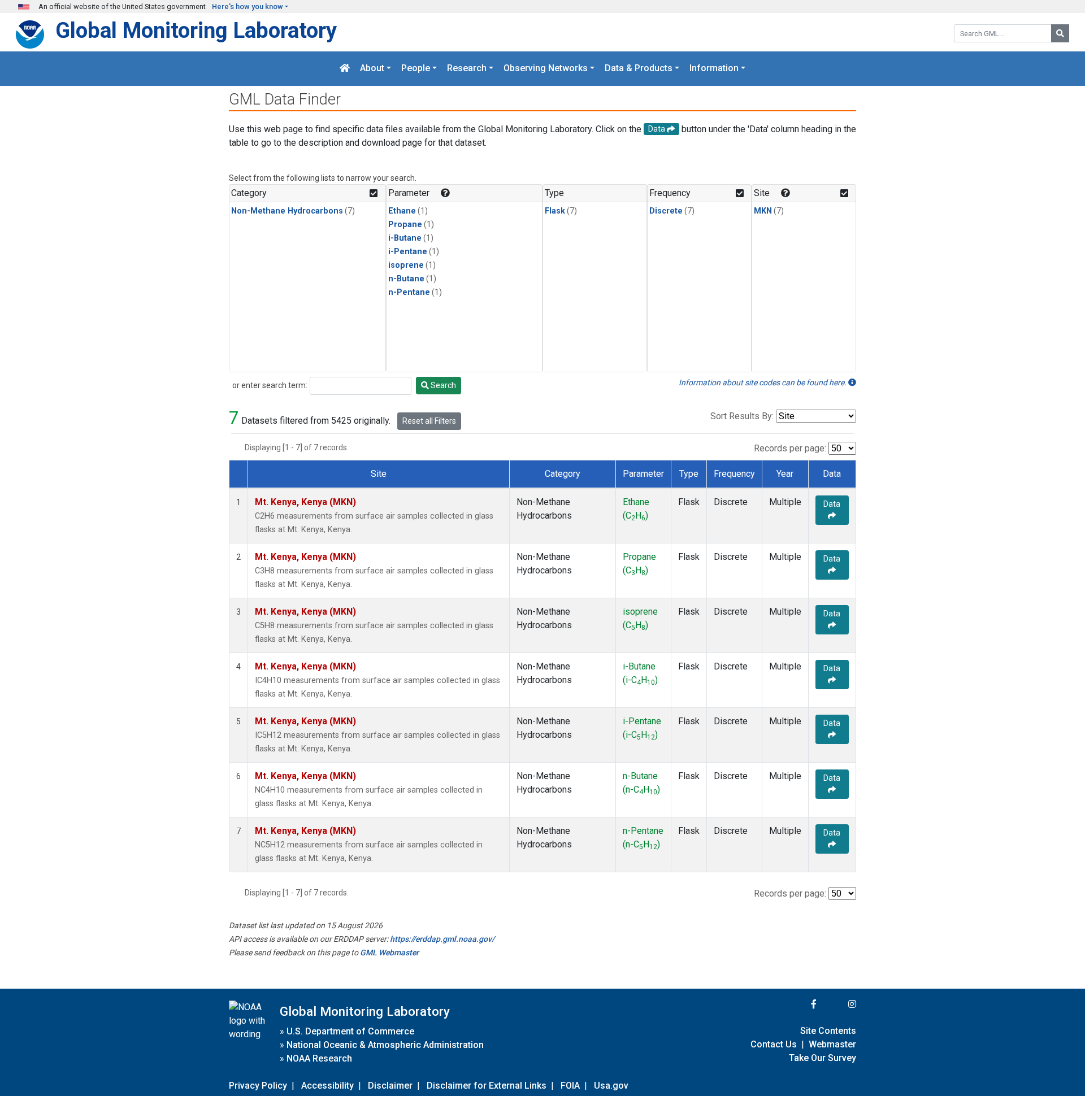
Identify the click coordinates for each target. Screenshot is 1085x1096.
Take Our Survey (822, 1057)
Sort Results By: (742, 416)
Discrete (666, 211)
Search (442, 385)
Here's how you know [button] (247, 6)
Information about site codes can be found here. (763, 382)
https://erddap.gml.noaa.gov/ (442, 938)
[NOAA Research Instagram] (837, 1004)
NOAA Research (319, 1058)
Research (467, 68)
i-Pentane (407, 251)
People (415, 68)
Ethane (402, 211)
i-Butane (405, 238)
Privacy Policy (258, 1085)
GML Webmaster (389, 952)
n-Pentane (409, 292)
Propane (405, 224)
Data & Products (638, 68)
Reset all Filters (429, 420)
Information (714, 68)
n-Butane (406, 279)
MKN (763, 211)
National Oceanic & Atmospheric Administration (385, 1045)
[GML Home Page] (344, 68)
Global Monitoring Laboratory (196, 30)
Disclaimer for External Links (486, 1085)
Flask (555, 211)
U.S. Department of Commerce (350, 1031)
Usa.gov (611, 1085)
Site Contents (828, 1030)
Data (831, 503)
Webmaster (832, 1044)
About (372, 68)
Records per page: (790, 448)
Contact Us (773, 1044)
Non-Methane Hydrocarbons (287, 211)
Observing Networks (546, 68)
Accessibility (327, 1085)
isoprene (406, 265)
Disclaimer (390, 1085)
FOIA (570, 1085)
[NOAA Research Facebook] (798, 1004)
